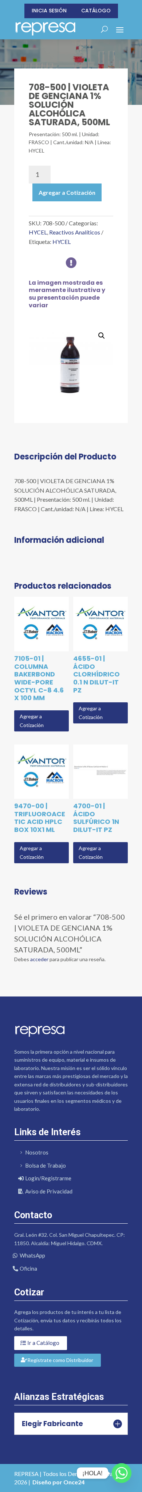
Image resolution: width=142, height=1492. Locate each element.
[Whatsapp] (121, 1473)
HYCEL (38, 232)
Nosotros (36, 1152)
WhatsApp (32, 1255)
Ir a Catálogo (43, 1342)
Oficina (28, 1268)
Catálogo (96, 10)
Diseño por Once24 (58, 1482)
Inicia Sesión (49, 10)
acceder (39, 959)
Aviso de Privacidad (48, 1191)
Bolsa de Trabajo (45, 1165)
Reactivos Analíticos (74, 232)
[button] (101, 335)
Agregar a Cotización (67, 192)
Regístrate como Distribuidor (60, 1360)
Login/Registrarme (48, 1178)
